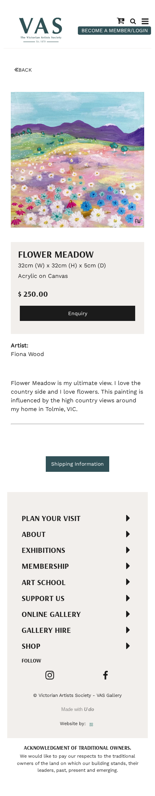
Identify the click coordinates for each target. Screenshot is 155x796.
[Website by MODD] (91, 723)
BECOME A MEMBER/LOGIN (114, 30)
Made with (77, 709)
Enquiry (77, 313)
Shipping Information (77, 464)
